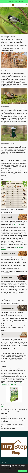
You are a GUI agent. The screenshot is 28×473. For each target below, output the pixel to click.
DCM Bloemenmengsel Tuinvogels (8, 406)
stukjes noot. (13, 384)
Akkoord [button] (22, 470)
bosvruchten (19, 382)
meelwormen (4, 384)
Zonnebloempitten (9, 318)
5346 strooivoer (17, 224)
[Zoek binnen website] (1, 5)
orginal (14, 382)
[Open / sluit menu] (26, 5)
